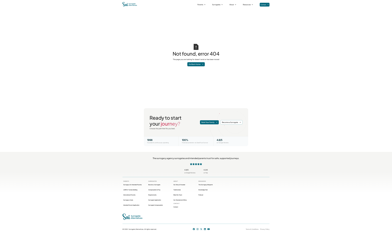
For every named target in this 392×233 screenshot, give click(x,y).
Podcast (200, 195)
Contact (175, 207)
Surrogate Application (154, 200)
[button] (201, 5)
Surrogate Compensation (155, 205)
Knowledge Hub (203, 190)
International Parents (129, 195)
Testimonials (177, 190)
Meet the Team (177, 195)
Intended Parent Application (131, 205)
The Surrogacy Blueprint (205, 184)
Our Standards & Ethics (180, 200)
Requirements (152, 195)
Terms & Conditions (252, 229)
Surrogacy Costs (128, 200)
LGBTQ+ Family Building (130, 190)
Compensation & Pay (154, 190)
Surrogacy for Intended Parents (132, 184)
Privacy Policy (265, 229)
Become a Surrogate (154, 184)
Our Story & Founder (179, 184)
